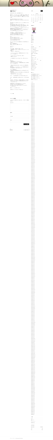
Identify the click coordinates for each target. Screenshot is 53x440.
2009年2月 (32, 368)
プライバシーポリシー (12, 438)
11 (40, 17)
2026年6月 (32, 86)
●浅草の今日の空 (33, 64)
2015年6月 (32, 265)
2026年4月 (32, 89)
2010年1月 (32, 353)
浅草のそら (32, 38)
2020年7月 (32, 182)
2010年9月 (32, 342)
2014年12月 (32, 273)
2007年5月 (32, 396)
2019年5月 (32, 201)
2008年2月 (32, 384)
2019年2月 (32, 205)
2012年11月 (32, 307)
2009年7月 (32, 361)
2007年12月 (32, 387)
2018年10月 (32, 211)
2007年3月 (32, 399)
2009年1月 (32, 369)
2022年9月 (32, 147)
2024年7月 (32, 117)
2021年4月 (32, 170)
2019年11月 (32, 193)
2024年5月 (32, 120)
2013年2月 (32, 303)
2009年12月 (32, 354)
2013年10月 (32, 292)
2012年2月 (32, 319)
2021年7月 (32, 166)
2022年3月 (32, 155)
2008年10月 (32, 373)
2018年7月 (32, 215)
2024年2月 (32, 124)
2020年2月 (32, 189)
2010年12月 (32, 338)
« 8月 (33, 22)
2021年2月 (32, 173)
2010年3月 (32, 350)
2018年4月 (32, 219)
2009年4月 (32, 365)
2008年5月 (32, 380)
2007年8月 (32, 392)
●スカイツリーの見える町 (34, 50)
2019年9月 (32, 196)
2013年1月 (32, 304)
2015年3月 (32, 269)
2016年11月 (32, 242)
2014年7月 (32, 280)
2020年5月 (32, 185)
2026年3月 (32, 90)
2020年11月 (32, 177)
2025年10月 (32, 97)
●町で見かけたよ (33, 67)
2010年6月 (32, 346)
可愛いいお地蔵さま (33, 78)
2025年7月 (32, 101)
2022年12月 (32, 143)
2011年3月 (32, 334)
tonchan (37, 74)
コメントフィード (33, 421)
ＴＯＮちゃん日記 (21, 3)
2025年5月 (32, 104)
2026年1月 (32, 93)
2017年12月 (32, 224)
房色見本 (32, 79)
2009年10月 (32, 357)
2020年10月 (32, 178)
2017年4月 (32, 235)
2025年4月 (32, 105)
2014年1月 (32, 288)
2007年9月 (32, 391)
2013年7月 (32, 296)
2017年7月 (32, 231)
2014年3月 (32, 285)
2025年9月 (32, 98)
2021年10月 (32, 162)
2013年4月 (32, 300)
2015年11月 (32, 258)
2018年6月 (32, 216)
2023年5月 (32, 136)
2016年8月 (32, 246)
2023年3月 (32, 139)
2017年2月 (32, 238)
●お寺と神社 (35, 46)
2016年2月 (32, 254)
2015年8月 (32, 262)
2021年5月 (32, 169)
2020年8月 (32, 181)
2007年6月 (32, 395)
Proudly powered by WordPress (19, 438)
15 (35, 18)
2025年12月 (32, 94)
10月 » (40, 22)
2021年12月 (32, 159)
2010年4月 (32, 349)
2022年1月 (32, 158)
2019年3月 (32, 204)
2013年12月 (32, 289)
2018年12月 (32, 208)
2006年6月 (32, 411)
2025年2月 (32, 108)
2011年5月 (32, 331)
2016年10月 (32, 243)
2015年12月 (32, 257)
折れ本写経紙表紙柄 (33, 74)
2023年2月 (32, 140)
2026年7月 (32, 85)
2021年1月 (32, 174)
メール (11, 116)
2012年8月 (32, 311)
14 (33, 18)
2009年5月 (32, 364)
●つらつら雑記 (12, 93)
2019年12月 (32, 192)
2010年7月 (32, 345)
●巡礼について (35, 60)
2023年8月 (32, 132)
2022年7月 (32, 150)
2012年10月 (32, 308)
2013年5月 (32, 299)
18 (40, 18)
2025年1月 (32, 109)
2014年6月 (32, 281)
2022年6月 (32, 151)
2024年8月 (32, 116)
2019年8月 (32, 197)
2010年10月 (32, 341)
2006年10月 (32, 406)
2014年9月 (32, 277)
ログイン (32, 418)
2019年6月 (32, 200)
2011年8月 (32, 327)
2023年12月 (32, 127)
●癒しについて (32, 68)
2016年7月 (32, 247)
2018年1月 (32, 223)
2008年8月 (32, 376)
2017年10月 (32, 227)
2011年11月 (32, 323)
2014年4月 (32, 284)
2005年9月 (32, 414)
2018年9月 (32, 212)
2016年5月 (32, 250)
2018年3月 (32, 220)
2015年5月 (32, 266)
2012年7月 (32, 312)
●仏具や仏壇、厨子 (36, 55)
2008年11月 (32, 372)
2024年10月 (32, 113)
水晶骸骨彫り (32, 39)
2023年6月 (32, 135)
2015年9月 (32, 261)
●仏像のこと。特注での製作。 (36, 53)
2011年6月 (32, 330)
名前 (11, 112)
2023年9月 (32, 131)
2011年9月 (32, 326)
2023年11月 (32, 128)
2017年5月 (32, 234)
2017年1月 (32, 239)
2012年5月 (32, 315)
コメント (11, 102)
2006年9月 (32, 407)
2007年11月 (32, 388)
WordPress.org (33, 422)
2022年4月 (32, 154)
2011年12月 (32, 322)
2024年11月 (32, 112)
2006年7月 (32, 410)
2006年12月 (32, 403)
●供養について (33, 57)
